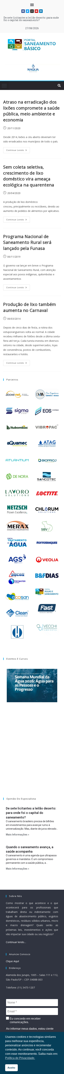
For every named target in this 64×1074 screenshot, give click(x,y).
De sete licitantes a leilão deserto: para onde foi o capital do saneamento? (31, 19)
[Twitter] (27, 11)
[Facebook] (23, 11)
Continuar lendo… (16, 942)
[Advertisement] (32, 754)
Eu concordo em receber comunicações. (25, 1020)
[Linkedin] (41, 11)
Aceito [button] (11, 1067)
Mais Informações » (17, 834)
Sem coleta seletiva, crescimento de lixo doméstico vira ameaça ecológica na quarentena (28, 176)
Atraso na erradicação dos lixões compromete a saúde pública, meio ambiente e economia (31, 111)
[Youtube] (36, 11)
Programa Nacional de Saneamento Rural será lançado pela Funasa (27, 242)
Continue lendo (18, 149)
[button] (32, 5)
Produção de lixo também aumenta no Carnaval (29, 307)
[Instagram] (32, 11)
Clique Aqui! (12, 961)
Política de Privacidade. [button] (20, 1058)
